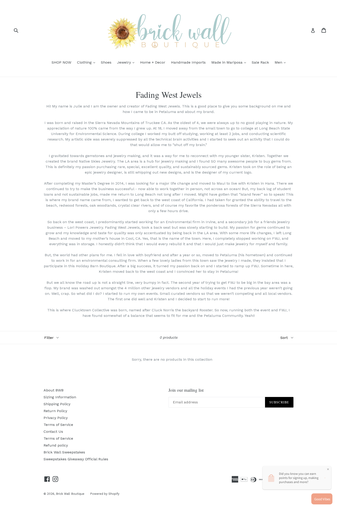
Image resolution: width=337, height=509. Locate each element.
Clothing (87, 62)
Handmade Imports (188, 62)
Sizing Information (60, 397)
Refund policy (56, 445)
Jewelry (127, 62)
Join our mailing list (186, 390)
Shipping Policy (57, 404)
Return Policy (55, 411)
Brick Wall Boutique (70, 493)
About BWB (54, 390)
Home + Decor (152, 62)
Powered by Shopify (104, 493)
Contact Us (53, 431)
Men (281, 62)
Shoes (106, 62)
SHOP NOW (61, 62)
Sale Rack (260, 62)
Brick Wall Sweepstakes (64, 452)
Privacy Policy (56, 418)
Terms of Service (58, 424)
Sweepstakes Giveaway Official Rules (76, 459)
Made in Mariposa (229, 62)
